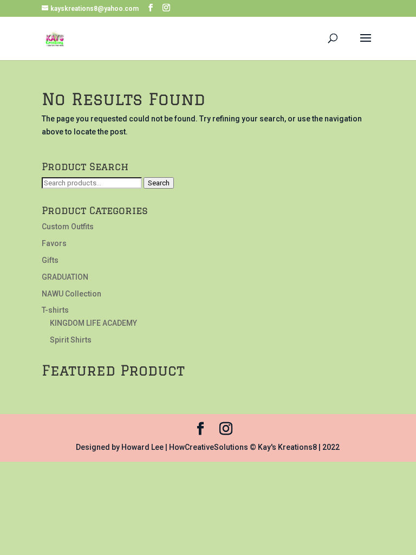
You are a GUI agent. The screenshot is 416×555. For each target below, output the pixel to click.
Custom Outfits (68, 226)
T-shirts (55, 310)
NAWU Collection (71, 293)
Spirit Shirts (71, 339)
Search (159, 183)
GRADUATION (65, 277)
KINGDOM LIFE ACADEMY (93, 323)
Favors (54, 243)
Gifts (50, 260)
